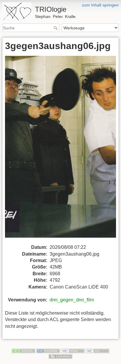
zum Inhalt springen (100, 5)
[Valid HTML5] (73, 350)
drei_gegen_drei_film (72, 299)
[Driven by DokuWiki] (60, 356)
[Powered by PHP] (48, 350)
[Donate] (23, 350)
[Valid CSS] (97, 350)
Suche (56, 28)
